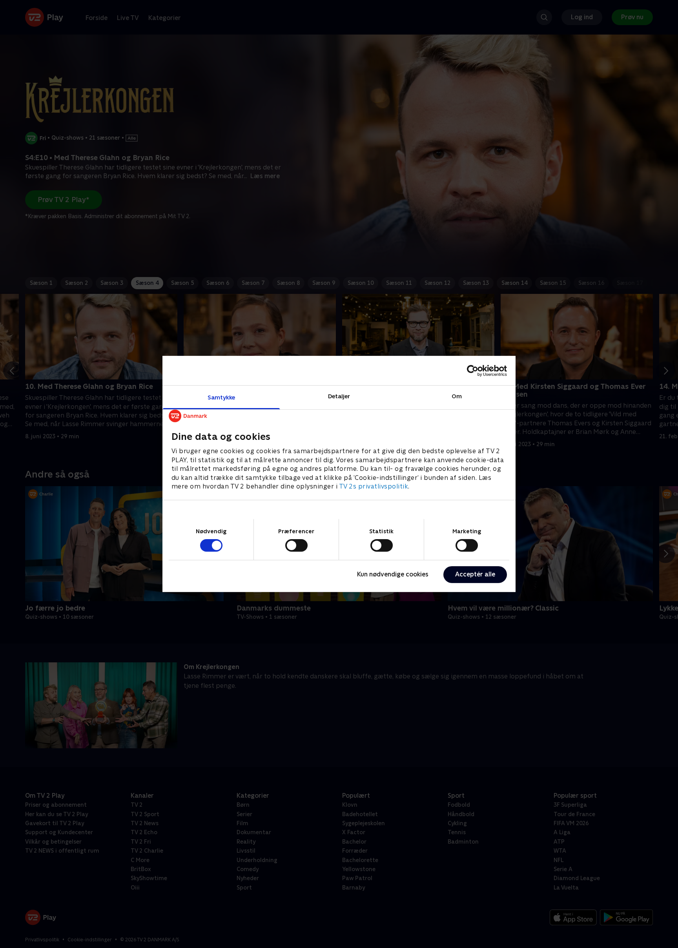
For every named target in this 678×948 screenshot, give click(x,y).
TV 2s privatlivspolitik (373, 486)
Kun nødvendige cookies (392, 574)
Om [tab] (457, 396)
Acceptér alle (475, 574)
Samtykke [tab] (221, 397)
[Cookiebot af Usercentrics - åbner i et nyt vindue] (472, 370)
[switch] (296, 545)
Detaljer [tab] (339, 396)
